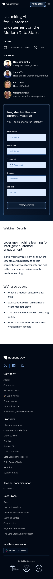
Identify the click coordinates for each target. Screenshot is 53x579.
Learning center (11, 518)
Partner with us (11, 390)
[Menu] (49, 4)
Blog (6, 502)
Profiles (7, 441)
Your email (11, 159)
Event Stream (10, 435)
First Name (12, 131)
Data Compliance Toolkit (16, 456)
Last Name (11, 145)
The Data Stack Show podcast (18, 533)
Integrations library (13, 425)
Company (11, 173)
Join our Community (17, 550)
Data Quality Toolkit (13, 462)
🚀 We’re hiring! (11, 395)
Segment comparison (14, 528)
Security (8, 467)
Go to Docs (9, 488)
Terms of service (11, 406)
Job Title (10, 187)
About (7, 380)
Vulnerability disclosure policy (18, 411)
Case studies (10, 523)
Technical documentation (16, 512)
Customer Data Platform (16, 430)
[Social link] (5, 366)
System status (11, 472)
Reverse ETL (9, 446)
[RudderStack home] (10, 4)
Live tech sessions (12, 507)
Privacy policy (10, 401)
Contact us (9, 385)
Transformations (12, 451)
